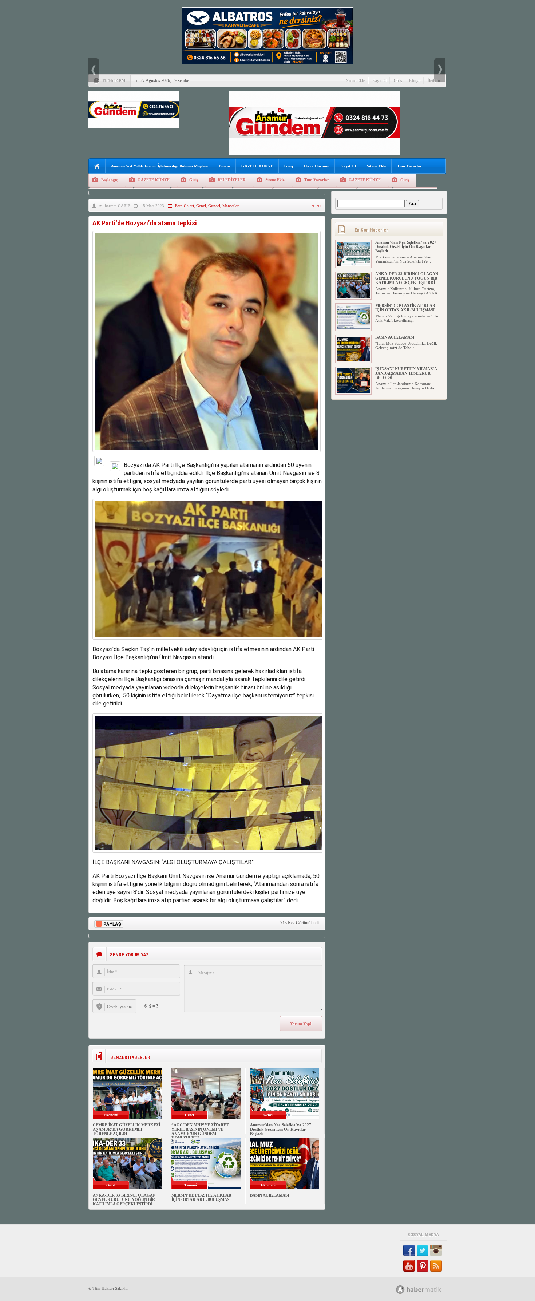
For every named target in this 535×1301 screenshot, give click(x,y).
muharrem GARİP (114, 205)
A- (314, 205)
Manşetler (230, 205)
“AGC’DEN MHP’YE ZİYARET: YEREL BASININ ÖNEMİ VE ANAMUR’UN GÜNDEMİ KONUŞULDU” (200, 1131)
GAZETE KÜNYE (257, 166)
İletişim (434, 80)
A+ (319, 205)
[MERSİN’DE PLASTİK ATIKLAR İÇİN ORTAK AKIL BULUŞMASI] (353, 328)
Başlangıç (109, 180)
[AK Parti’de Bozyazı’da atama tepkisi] (206, 453)
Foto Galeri (184, 205)
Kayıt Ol (379, 80)
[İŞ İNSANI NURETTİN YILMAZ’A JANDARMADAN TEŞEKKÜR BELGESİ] (353, 391)
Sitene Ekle (355, 80)
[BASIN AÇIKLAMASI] (353, 359)
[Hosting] (400, 1289)
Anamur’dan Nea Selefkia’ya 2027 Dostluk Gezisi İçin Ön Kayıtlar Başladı (280, 1129)
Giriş (398, 80)
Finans (224, 166)
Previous (93, 70)
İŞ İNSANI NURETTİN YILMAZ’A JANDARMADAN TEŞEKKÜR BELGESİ (406, 373)
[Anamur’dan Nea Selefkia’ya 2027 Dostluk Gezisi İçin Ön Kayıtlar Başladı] (353, 264)
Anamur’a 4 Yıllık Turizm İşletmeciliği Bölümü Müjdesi (159, 166)
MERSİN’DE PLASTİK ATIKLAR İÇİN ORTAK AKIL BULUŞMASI (201, 1197)
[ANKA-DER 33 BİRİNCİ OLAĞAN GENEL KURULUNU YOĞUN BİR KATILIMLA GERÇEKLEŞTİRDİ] (353, 296)
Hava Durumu (316, 166)
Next (439, 70)
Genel (201, 205)
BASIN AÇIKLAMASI (269, 1195)
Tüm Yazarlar (409, 166)
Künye (414, 80)
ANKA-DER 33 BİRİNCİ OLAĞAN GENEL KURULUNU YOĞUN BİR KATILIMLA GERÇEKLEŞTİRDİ (124, 1199)
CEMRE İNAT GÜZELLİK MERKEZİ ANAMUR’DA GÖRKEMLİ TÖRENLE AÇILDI (126, 1129)
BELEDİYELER (232, 180)
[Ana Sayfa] (97, 166)
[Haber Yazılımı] (427, 1289)
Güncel (214, 205)
